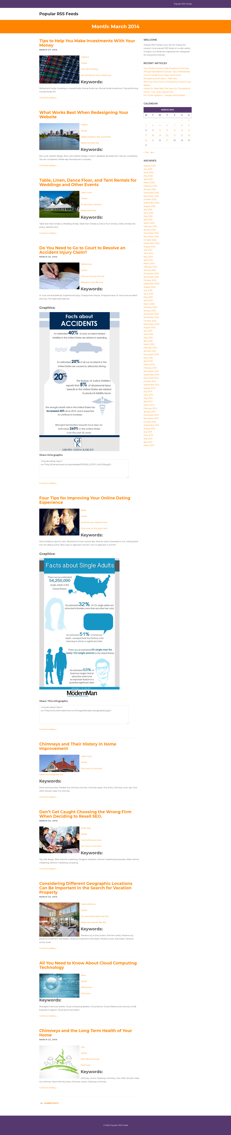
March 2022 (149, 344)
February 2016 (150, 368)
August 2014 (149, 388)
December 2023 (151, 273)
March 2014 (149, 405)
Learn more (86, 192)
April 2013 (148, 442)
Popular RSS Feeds (58, 13)
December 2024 (151, 233)
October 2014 (150, 381)
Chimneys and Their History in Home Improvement (77, 746)
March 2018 (149, 364)
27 (167, 140)
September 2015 (151, 374)
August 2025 (149, 206)
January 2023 (150, 310)
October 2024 (150, 240)
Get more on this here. (91, 846)
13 (167, 130)
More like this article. (90, 1059)
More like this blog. (89, 69)
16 (189, 130)
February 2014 (150, 408)
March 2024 (149, 263)
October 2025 (150, 199)
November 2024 (151, 236)
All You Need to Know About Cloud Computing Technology (88, 965)
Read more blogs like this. (51, 774)
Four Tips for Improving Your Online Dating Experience (84, 500)
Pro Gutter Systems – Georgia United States (164, 95)
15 (182, 130)
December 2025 (151, 193)
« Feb (146, 152)
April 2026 (148, 179)
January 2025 (150, 230)
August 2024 (150, 246)
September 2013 (151, 425)
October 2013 (150, 422)
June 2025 (148, 213)
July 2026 (148, 169)
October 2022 (150, 321)
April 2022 (148, 341)
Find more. (86, 993)
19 (160, 135)
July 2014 (148, 391)
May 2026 (148, 176)
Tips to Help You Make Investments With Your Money (87, 43)
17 (146, 135)
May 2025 (148, 216)
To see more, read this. (91, 204)
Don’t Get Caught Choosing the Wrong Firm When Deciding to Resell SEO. (85, 814)
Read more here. (89, 210)
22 (182, 135)
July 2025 (148, 209)
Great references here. (91, 840)
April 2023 (148, 300)
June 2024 (148, 253)
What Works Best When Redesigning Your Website (83, 114)
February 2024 (150, 267)
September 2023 (151, 283)
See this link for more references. (96, 75)
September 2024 (151, 243)
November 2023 (151, 277)
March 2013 (149, 445)
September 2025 (151, 203)
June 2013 (148, 435)
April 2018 (148, 361)
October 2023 (150, 280)
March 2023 (149, 304)
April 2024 (148, 260)
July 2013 (148, 432)
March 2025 (149, 223)
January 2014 (150, 412)
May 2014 (148, 398)
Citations (85, 57)
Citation (84, 125)
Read (83, 510)
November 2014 (151, 378)
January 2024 (150, 270)
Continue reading (48, 98)
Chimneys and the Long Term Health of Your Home (85, 1033)
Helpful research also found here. (96, 137)
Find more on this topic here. (94, 528)
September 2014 (151, 385)
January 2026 (150, 189)
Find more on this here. (91, 768)
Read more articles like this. (93, 922)
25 (153, 140)
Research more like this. (92, 282)
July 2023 (148, 290)
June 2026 (148, 172)
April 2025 (148, 219)
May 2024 (148, 257)
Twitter (84, 63)
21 (175, 135)
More (83, 975)
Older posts (51, 1103)
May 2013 (148, 439)
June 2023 (148, 294)
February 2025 (150, 226)
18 (153, 135)
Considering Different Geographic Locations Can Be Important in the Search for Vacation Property (85, 888)
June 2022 (148, 334)
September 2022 (151, 324)
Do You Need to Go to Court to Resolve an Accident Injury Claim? (82, 250)
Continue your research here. (94, 522)
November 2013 (151, 418)
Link (83, 1047)
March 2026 (149, 182)
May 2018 (148, 358)
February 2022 (150, 347)
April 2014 (148, 401)
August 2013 (149, 428)
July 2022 (148, 331)
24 (146, 140)
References (86, 264)
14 (175, 130)
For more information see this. (95, 916)
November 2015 (151, 371)
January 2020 (150, 351)
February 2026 (150, 186)
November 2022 (151, 317)
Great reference (88, 904)
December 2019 (151, 354)
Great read (86, 828)
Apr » (152, 152)
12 (160, 130)
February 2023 (150, 307)
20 (167, 135)
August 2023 (149, 287)
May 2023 (148, 297)
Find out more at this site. (93, 276)
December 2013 (151, 415)
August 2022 (149, 327)
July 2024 (148, 250)
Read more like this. (90, 143)
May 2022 (148, 337)
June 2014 (148, 395)
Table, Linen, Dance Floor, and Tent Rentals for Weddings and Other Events (88, 182)
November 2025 (151, 196)
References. (86, 987)
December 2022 (151, 314)
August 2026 (149, 166)
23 (189, 135)
